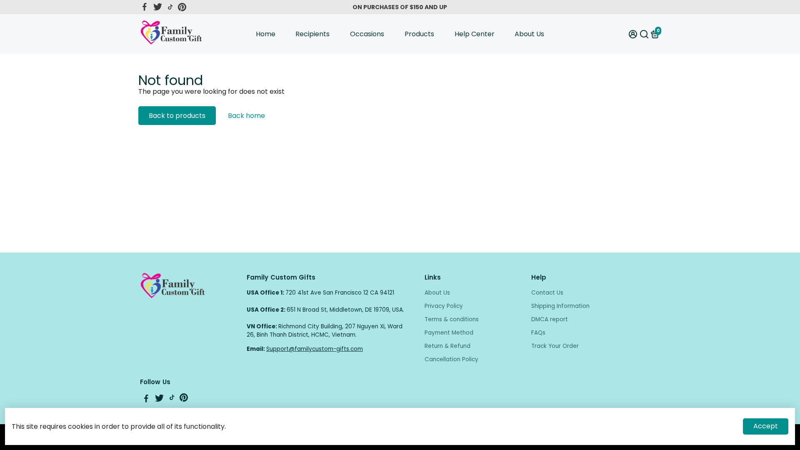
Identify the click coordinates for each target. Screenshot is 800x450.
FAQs (538, 333)
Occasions (367, 34)
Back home (246, 115)
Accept (765, 426)
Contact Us (547, 293)
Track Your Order (555, 346)
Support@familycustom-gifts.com (314, 349)
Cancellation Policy (451, 359)
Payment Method (449, 333)
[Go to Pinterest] (182, 7)
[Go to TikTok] (170, 7)
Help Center (475, 34)
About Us (529, 34)
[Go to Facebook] (144, 7)
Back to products (177, 115)
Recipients (312, 34)
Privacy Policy (444, 306)
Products (419, 34)
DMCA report (549, 319)
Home (265, 34)
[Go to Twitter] (157, 7)
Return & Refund (447, 346)
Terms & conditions (452, 319)
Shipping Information (560, 306)
